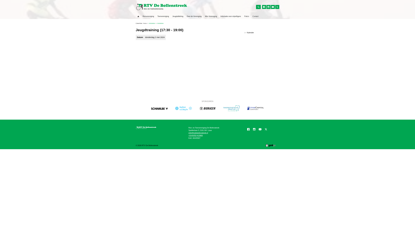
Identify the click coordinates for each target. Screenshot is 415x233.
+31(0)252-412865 (195, 135)
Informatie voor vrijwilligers (230, 16)
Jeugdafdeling (177, 16)
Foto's (246, 16)
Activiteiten (152, 23)
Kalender (250, 33)
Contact (255, 16)
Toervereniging (163, 16)
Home (138, 16)
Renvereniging (148, 16)
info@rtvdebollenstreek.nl (198, 133)
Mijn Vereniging (211, 16)
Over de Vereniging (194, 16)
